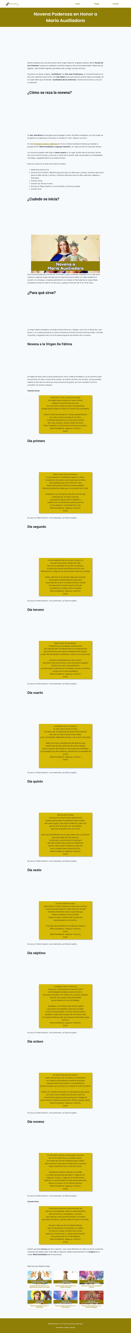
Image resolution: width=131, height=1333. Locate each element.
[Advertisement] (65, 48)
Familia (116, 4)
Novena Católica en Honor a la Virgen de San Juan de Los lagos (39, 1286)
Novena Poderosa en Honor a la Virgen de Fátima (65, 1286)
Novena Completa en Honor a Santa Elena (39, 1306)
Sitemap (72, 1327)
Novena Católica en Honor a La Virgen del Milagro (91, 1306)
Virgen (96, 4)
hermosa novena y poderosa (46, 144)
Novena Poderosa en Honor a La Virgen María (65, 1306)
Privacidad (59, 1327)
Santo (77, 4)
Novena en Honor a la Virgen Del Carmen (91, 1286)
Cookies (66, 1327)
